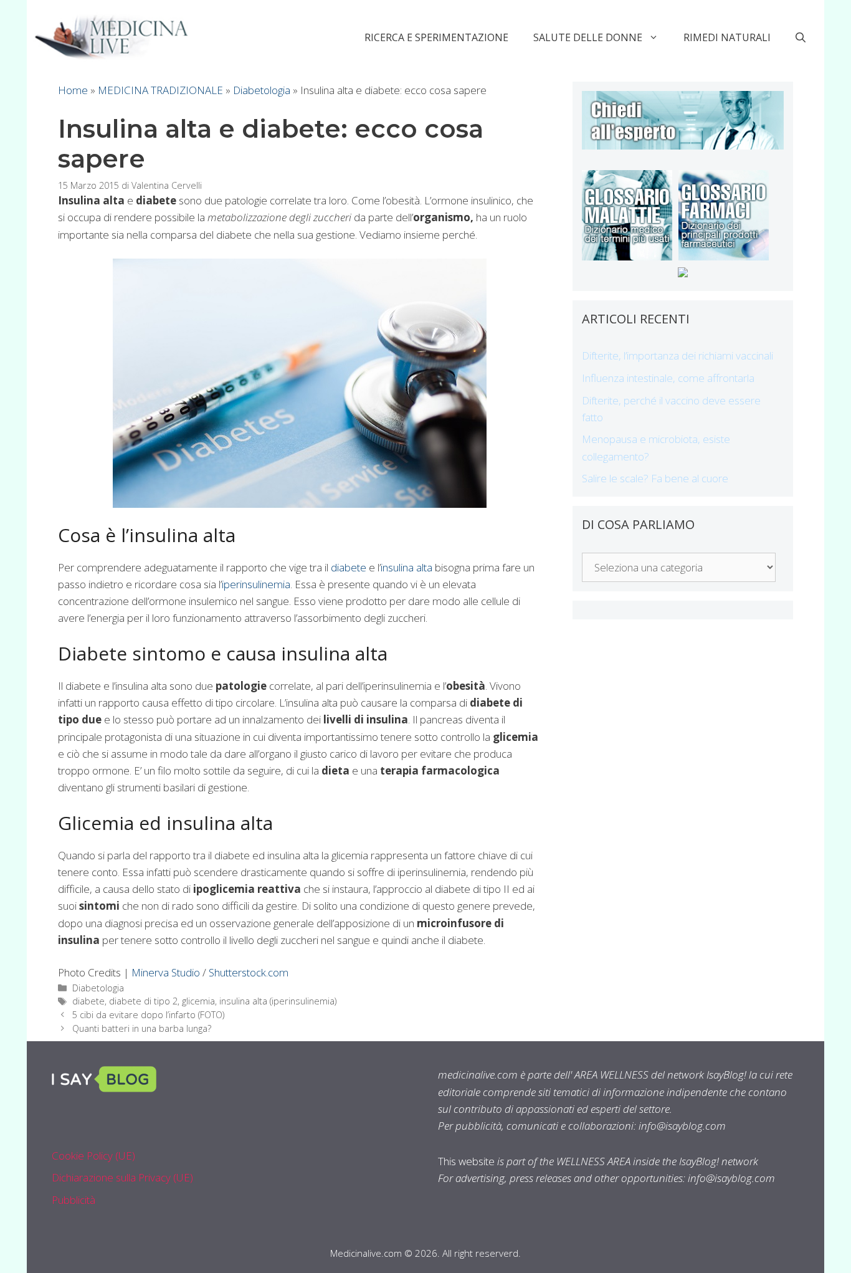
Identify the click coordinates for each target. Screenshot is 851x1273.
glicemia (198, 1001)
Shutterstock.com (248, 972)
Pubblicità (73, 1200)
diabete (348, 567)
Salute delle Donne (587, 37)
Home (73, 90)
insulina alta (406, 567)
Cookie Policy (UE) (93, 1155)
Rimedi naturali (727, 37)
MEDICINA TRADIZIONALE (160, 90)
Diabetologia (261, 90)
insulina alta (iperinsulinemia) (277, 1001)
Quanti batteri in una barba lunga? (141, 1028)
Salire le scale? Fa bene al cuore (655, 478)
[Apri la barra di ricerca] (800, 37)
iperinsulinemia (256, 584)
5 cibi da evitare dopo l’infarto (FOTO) (148, 1015)
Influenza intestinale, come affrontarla (668, 378)
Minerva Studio (165, 972)
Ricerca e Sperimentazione (436, 37)
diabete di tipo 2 (143, 1001)
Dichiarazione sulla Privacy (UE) (122, 1177)
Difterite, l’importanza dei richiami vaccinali (677, 355)
